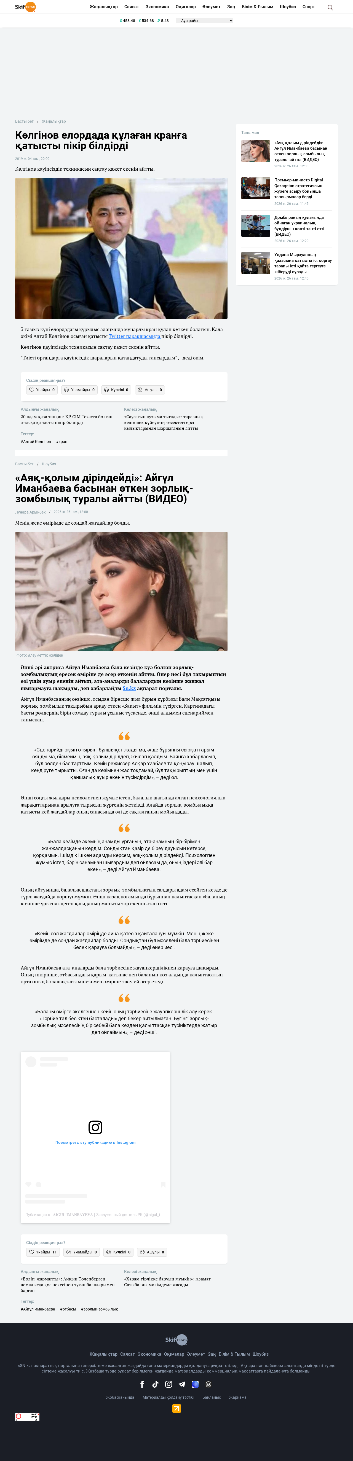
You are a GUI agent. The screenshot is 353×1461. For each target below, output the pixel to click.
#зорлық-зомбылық (99, 1309)
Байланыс (211, 1397)
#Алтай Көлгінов (36, 441)
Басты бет (24, 121)
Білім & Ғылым (257, 6)
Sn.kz (129, 688)
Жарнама (238, 1397)
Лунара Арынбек (30, 512)
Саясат (131, 6)
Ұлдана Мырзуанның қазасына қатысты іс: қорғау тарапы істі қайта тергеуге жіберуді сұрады (303, 263)
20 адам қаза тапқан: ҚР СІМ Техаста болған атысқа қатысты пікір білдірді (67, 419)
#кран (61, 441)
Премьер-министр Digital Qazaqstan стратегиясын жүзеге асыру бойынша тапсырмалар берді (298, 188)
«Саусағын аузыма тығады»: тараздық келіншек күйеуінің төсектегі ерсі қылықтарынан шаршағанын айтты (163, 422)
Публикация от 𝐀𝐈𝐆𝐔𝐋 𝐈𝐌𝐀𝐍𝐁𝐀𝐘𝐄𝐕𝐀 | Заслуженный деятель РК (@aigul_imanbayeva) (103, 1214)
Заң (231, 6)
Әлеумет (211, 6)
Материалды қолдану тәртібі (168, 1397)
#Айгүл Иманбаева (38, 1309)
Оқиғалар (186, 6)
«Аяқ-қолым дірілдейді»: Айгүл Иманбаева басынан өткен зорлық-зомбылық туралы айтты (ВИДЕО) (300, 151)
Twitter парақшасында (135, 336)
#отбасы (68, 1309)
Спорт (309, 6)
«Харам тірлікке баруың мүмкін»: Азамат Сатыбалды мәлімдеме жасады (167, 1282)
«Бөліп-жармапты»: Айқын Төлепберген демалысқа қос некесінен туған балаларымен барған (68, 1284)
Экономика (157, 6)
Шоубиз (288, 6)
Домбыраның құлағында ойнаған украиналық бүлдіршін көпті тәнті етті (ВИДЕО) (299, 226)
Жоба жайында (120, 1397)
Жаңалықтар (104, 6)
